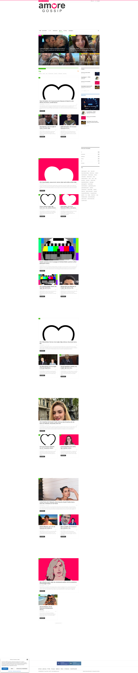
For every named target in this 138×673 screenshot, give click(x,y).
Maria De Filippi (90, 189)
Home (40, 30)
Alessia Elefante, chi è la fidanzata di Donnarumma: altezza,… (46, 608)
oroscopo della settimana (85, 193)
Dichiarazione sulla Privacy (17, 671)
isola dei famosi (84, 189)
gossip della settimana (85, 182)
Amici (89, 171)
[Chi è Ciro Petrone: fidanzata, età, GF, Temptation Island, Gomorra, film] (48, 439)
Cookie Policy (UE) (73, 668)
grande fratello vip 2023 (85, 187)
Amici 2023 (92, 171)
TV (50, 30)
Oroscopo (55, 30)
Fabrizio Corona (89, 176)
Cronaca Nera (84, 176)
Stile (66, 30)
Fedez (94, 176)
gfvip (95, 178)
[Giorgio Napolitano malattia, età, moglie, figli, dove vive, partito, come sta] (68, 359)
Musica (62, 668)
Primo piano (73, 35)
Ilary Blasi (91, 187)
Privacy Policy (46, 671)
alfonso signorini (84, 171)
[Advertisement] (69, 20)
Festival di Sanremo (84, 178)
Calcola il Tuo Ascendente (91, 116)
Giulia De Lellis (93, 180)
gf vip (93, 178)
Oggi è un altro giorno (89, 191)
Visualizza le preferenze (21, 668)
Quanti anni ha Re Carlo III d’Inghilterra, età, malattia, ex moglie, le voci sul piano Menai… (89, 62)
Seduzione (64, 73)
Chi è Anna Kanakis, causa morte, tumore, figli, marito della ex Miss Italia (58, 182)
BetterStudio (90, 671)
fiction (90, 178)
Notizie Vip (83, 191)
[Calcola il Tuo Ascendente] (97, 83)
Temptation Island (84, 196)
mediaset (94, 189)
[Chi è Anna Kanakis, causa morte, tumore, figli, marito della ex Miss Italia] (58, 169)
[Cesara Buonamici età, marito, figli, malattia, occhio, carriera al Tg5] (68, 439)
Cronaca (40, 73)
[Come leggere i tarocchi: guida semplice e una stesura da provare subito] (97, 87)
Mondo (71, 30)
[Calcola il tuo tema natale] (97, 74)
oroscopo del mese (93, 193)
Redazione (67, 668)
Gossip (45, 30)
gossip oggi (91, 182)
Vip (61, 30)
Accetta (5, 668)
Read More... (42, 136)
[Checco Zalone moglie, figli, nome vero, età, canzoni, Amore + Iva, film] (48, 199)
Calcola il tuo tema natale (90, 106)
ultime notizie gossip (91, 196)
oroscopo (95, 191)
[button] (27, 659)
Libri (46, 73)
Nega (12, 668)
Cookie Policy (10, 671)
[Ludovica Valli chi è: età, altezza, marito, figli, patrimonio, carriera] (69, 59)
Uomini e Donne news (91, 198)
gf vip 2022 (83, 180)
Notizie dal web (50, 73)
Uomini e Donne (84, 198)
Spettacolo (83, 156)
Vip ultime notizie (84, 200)
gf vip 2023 (87, 180)
